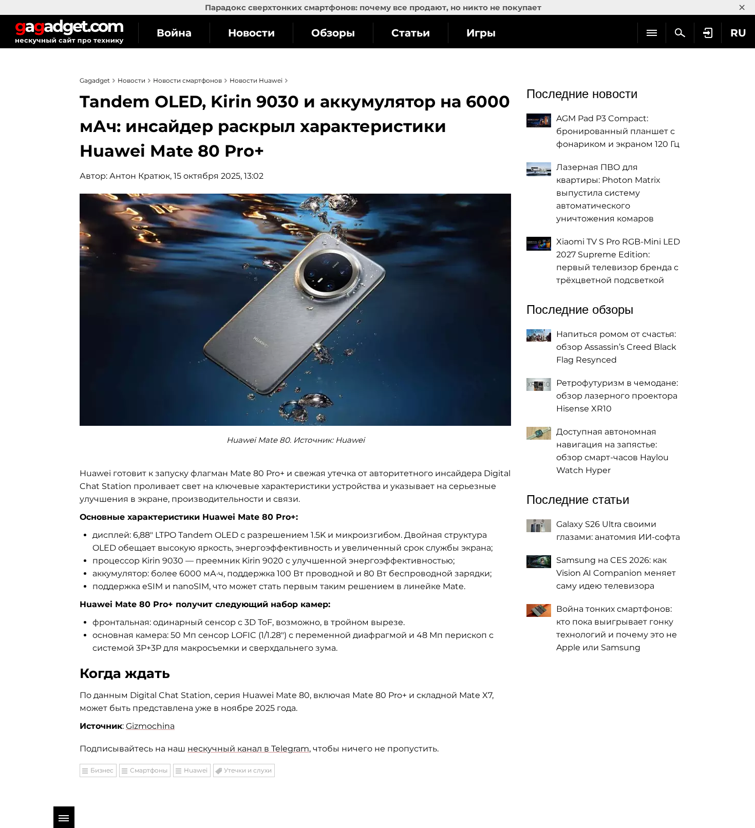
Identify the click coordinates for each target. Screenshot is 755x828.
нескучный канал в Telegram (248, 749)
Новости (251, 33)
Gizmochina (150, 726)
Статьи (410, 33)
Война (174, 33)
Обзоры (333, 33)
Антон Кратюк (139, 176)
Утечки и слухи (248, 770)
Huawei (195, 770)
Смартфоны (148, 770)
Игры (481, 33)
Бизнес (102, 770)
